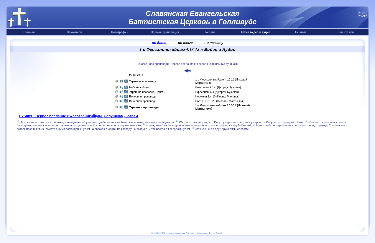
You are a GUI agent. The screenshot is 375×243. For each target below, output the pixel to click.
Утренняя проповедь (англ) (146, 92)
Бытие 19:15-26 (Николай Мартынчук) (219, 101)
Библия (210, 32)
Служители (74, 32)
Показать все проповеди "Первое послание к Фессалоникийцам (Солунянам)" (188, 63)
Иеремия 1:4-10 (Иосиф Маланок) (217, 96)
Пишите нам (345, 32)
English (362, 12)
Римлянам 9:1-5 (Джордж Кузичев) (218, 87)
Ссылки (300, 32)
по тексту (213, 42)
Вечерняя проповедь (142, 96)
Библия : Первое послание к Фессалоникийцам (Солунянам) (72, 115)
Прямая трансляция (165, 32)
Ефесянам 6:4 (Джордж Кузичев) (217, 92)
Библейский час (139, 87)
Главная (29, 32)
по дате (159, 42)
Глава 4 (131, 115)
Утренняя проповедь (142, 81)
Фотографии (119, 32)
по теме (185, 42)
